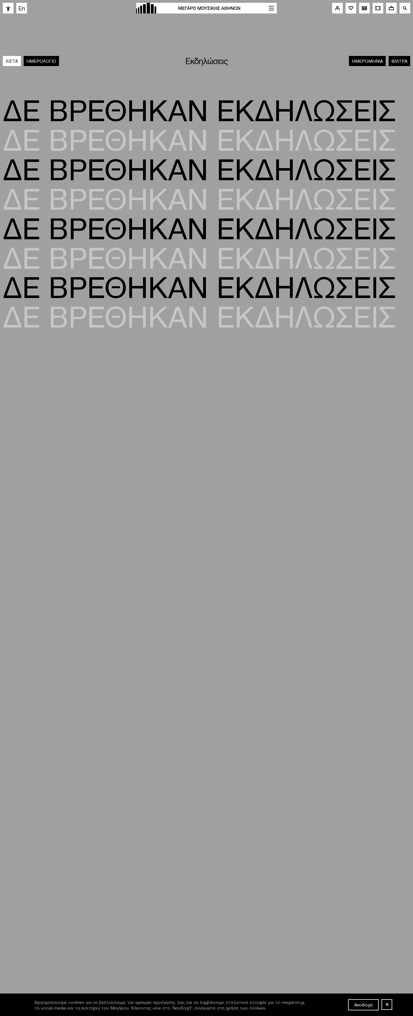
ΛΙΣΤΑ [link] (12, 61)
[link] (8, 8)
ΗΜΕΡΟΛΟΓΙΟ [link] (41, 61)
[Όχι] (387, 1004)
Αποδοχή (363, 1004)
